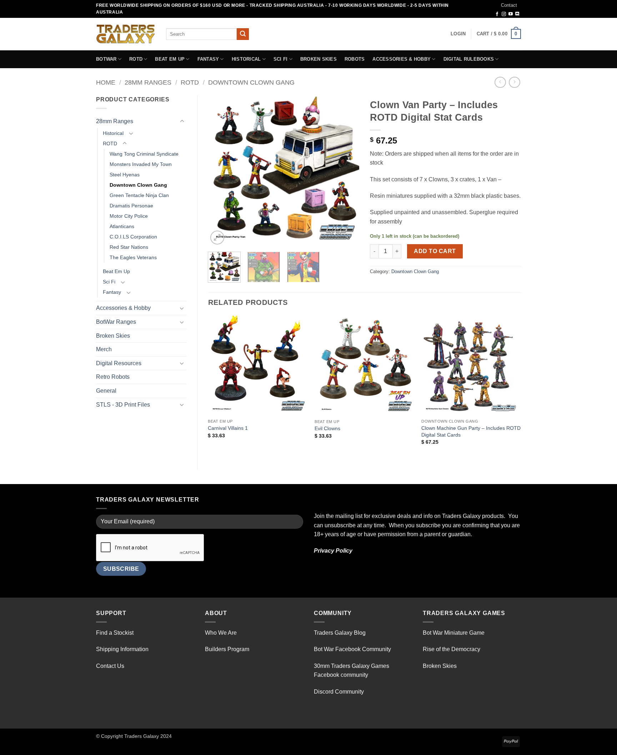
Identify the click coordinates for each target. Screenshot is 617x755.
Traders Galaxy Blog (340, 633)
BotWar (106, 59)
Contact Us (110, 666)
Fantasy (208, 59)
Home (105, 82)
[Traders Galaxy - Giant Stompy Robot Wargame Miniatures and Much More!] (125, 34)
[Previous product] (514, 82)
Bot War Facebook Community (352, 649)
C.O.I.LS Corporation (133, 237)
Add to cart (435, 251)
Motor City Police (129, 216)
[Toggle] (182, 121)
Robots (355, 59)
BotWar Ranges (116, 322)
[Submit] (243, 34)
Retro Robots (113, 377)
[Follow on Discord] (517, 14)
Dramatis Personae (131, 205)
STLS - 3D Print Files (123, 405)
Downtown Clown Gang (251, 82)
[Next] (347, 171)
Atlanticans (122, 226)
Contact (509, 5)
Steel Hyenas (125, 174)
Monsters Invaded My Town (141, 164)
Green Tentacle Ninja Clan (139, 195)
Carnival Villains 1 (228, 428)
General (106, 391)
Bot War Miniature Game (454, 633)
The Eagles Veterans (133, 257)
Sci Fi (281, 59)
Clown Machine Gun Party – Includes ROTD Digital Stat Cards (471, 431)
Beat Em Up (170, 59)
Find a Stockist (115, 633)
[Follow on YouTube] (510, 14)
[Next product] (500, 82)
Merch (104, 349)
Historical (246, 59)
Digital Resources (118, 363)
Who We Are (221, 633)
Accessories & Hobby (401, 59)
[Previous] (220, 171)
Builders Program (227, 649)
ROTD (135, 59)
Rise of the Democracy (451, 649)
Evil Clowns (327, 428)
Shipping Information (122, 649)
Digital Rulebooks (468, 59)
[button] (458, 34)
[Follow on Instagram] (504, 14)
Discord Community (339, 692)
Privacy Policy (333, 551)
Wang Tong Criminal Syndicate (144, 154)
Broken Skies (318, 59)
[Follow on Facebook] (497, 14)
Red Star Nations (129, 247)
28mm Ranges (148, 82)
